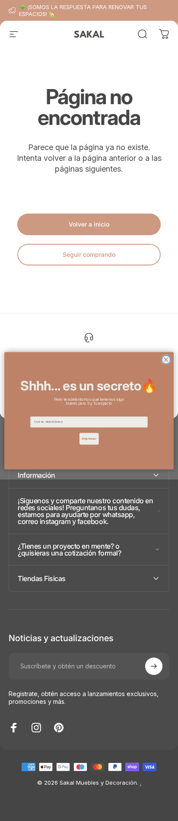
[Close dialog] (166, 359)
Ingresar (89, 438)
